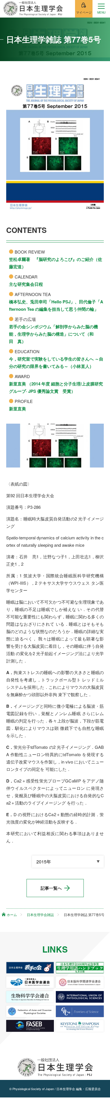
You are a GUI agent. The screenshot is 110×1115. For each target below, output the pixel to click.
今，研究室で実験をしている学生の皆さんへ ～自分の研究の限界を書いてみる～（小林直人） (56, 362)
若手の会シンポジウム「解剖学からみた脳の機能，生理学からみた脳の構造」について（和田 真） (53, 333)
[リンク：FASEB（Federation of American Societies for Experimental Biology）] (30, 1026)
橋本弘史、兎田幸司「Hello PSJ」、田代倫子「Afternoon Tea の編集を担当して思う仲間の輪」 (56, 305)
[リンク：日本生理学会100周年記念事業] (80, 968)
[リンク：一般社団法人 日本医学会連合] (30, 982)
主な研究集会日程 (26, 284)
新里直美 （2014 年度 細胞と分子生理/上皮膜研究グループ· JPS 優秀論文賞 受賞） (56, 387)
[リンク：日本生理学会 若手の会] (30, 968)
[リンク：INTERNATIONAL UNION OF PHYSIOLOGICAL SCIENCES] (80, 997)
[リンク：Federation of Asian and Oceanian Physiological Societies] (30, 1011)
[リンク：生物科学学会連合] (30, 997)
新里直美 (17, 409)
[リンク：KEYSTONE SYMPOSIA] (80, 1026)
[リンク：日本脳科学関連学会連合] (80, 982)
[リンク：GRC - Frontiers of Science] (80, 1011)
